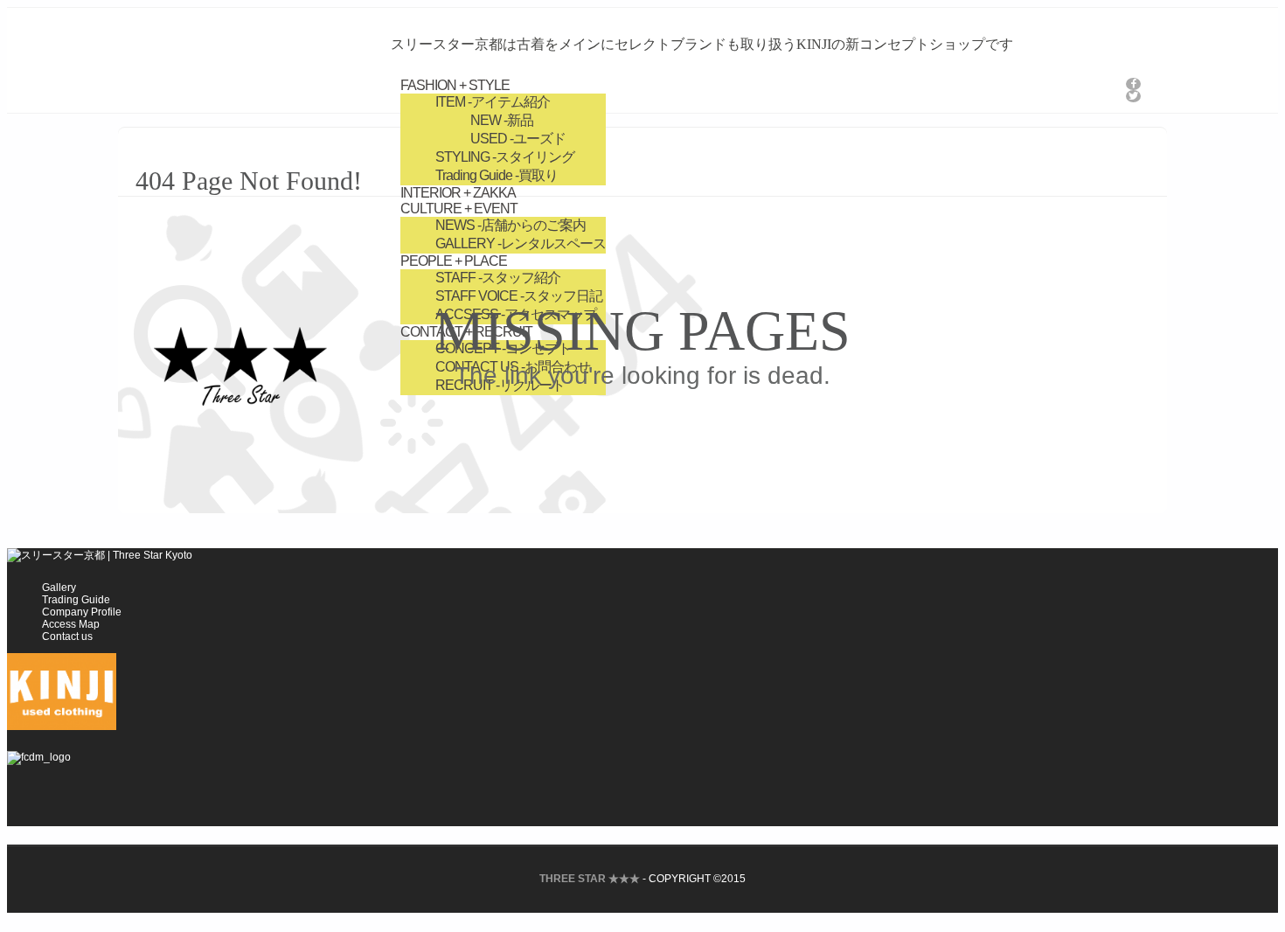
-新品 (501, 120)
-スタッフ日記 (518, 296)
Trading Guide (76, 600)
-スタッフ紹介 (497, 277)
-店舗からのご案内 (510, 225)
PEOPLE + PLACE (453, 261)
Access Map (71, 624)
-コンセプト (503, 348)
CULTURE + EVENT (458, 208)
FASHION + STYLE (455, 85)
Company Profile (82, 612)
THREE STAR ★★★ (589, 879)
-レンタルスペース (520, 243)
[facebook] (1133, 84)
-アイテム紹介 (492, 101)
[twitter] (1133, 96)
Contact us (67, 636)
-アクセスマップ (515, 314)
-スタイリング (504, 157)
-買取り (496, 175)
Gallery (59, 587)
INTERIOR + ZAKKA (458, 192)
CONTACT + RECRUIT (466, 331)
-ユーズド (518, 138)
